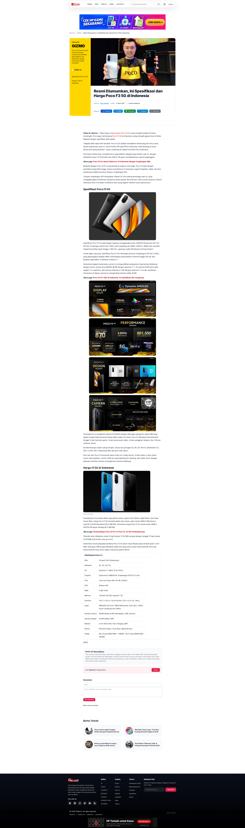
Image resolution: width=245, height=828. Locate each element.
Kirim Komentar (89, 699)
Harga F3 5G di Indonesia (77, 82)
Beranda (72, 33)
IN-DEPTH (104, 790)
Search (131, 797)
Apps (116, 800)
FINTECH (104, 797)
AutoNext (118, 797)
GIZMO (89, 4)
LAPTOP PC (120, 4)
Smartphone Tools (135, 783)
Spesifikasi (132, 793)
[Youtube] (90, 803)
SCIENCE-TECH (106, 800)
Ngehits (117, 793)
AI (101, 783)
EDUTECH (104, 793)
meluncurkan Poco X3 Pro (120, 133)
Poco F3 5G (116, 136)
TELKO (103, 787)
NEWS (112, 4)
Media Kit (90, 814)
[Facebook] (75, 803)
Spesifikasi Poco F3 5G (80, 76)
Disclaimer (99, 814)
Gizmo (117, 783)
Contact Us (81, 814)
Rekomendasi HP (134, 787)
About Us (72, 814)
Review (117, 787)
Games (117, 804)
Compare (132, 790)
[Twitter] (85, 803)
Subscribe (170, 789)
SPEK (96, 4)
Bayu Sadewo (104, 103)
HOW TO (104, 4)
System (170, 4)
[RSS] (95, 803)
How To (117, 790)
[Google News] (70, 803)
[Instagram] (80, 803)
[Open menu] (164, 4)
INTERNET (104, 804)
